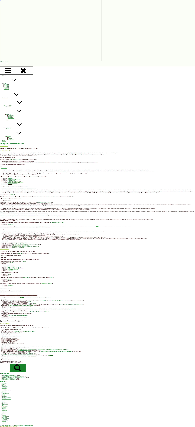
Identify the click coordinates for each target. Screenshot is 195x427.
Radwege (3, 412)
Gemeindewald (4, 396)
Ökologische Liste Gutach (4, 63)
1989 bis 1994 (6, 84)
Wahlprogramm (8, 114)
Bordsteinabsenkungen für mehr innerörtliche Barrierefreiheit (12, 376)
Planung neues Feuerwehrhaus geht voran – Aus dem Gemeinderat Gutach (26, 244)
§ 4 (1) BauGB (33, 353)
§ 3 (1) (28, 353)
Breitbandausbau (4, 386)
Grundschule (4, 398)
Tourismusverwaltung (5, 416)
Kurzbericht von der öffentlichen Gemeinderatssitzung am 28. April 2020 (19, 148)
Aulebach (3, 384)
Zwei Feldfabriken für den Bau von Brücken (19, 242)
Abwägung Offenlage (11, 180)
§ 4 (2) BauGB (33, 303)
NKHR (97, 226)
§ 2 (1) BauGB (28, 301)
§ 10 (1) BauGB (12, 194)
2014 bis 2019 (6, 89)
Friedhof (3, 395)
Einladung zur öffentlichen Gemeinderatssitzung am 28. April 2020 (17, 251)
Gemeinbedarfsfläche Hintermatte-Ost (23, 350)
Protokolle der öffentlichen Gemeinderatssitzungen (66, 153)
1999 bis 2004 (6, 86)
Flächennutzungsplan (5, 393)
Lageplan (9, 217)
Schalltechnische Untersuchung (13, 183)
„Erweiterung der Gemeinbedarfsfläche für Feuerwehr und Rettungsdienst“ (21, 305)
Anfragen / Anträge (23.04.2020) (14, 159)
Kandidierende (8, 106)
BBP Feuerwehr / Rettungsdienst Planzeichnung (15, 182)
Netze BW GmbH (31, 215)
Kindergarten (4, 407)
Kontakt (3, 140)
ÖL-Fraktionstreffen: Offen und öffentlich (8, 375)
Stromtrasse (4, 415)
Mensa (3, 409)
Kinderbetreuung (4, 406)
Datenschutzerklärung (3, 426)
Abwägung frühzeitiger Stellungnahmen (14, 179)
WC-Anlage (4, 421)
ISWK (3, 405)
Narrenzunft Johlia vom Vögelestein (29, 331)
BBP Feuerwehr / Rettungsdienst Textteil (14, 181)
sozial (9, 137)
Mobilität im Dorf (11, 116)
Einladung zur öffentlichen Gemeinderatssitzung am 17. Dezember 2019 (18, 295)
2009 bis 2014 (6, 88)
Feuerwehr (3, 391)
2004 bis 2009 (6, 87)
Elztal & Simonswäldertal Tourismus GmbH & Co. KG (39, 311)
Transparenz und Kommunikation (13, 119)
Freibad (3, 394)
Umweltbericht (10, 184)
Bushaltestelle (4, 387)
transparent (10, 138)
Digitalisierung (4, 388)
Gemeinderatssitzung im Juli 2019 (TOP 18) (44, 202)
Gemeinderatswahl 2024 (8, 105)
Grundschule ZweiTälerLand (6, 399)
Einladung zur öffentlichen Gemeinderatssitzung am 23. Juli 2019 (17, 325)
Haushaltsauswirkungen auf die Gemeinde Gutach (20, 245)
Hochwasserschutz (5, 404)
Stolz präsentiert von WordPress (12, 426)
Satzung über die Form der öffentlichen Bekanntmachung (18, 315)
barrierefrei (4, 385)
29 (19, 332)
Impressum (4, 141)
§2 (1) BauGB (28, 352)
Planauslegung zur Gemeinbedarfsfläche (18, 247)
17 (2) (71, 152)
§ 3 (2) (29, 303)
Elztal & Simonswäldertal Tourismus (8, 390)
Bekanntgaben (4, 168)
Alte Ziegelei (4, 383)
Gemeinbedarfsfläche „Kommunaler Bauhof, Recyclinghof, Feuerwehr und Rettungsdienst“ (55, 300)
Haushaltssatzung (5, 403)
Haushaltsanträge (5, 401)
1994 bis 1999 (6, 85)
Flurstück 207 (62, 215)
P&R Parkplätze (4, 410)
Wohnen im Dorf (11, 115)
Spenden (3, 414)
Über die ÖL (4, 83)
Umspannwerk (4, 417)
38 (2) (79, 152)
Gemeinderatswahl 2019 (8, 127)
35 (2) (76, 152)
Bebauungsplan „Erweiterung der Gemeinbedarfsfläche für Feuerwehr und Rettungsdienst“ (18, 354)
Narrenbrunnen (16, 331)
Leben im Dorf (10, 117)
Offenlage (24, 261)
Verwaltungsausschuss (5, 418)
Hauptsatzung (5, 335)
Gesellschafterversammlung (6, 397)
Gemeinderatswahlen (5, 97)
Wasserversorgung (5, 420)
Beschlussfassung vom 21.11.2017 (57, 222)
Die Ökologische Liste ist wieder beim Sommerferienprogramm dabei (13, 377)
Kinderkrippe (4, 408)
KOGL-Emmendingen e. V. (14, 190)
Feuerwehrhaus (4, 392)
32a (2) (74, 152)
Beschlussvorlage (10, 178)
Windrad (3, 423)
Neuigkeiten (4, 75)
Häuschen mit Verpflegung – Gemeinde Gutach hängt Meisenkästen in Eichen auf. (25, 246)
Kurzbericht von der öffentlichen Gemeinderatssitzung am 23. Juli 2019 (71, 304)
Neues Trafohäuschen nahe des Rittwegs (18, 243)
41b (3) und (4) (82, 152)
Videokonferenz (4, 419)
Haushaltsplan (4, 402)
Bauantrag (9, 200)
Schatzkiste (4, 413)
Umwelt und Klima (11, 118)
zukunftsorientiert (11, 139)
